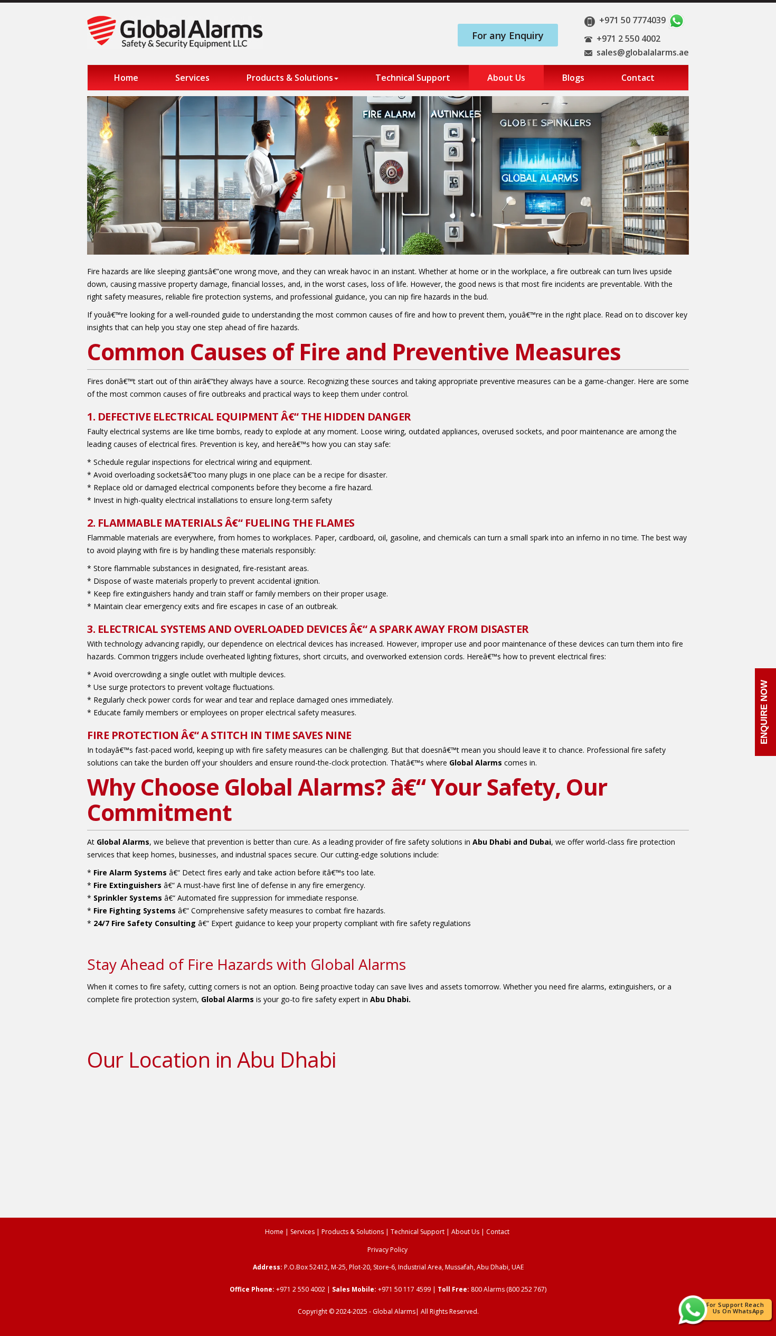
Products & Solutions (290, 77)
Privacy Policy (387, 1249)
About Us (506, 77)
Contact (638, 77)
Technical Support (412, 77)
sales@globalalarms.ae (643, 52)
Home (126, 77)
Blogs (573, 77)
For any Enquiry (508, 35)
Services (192, 77)
